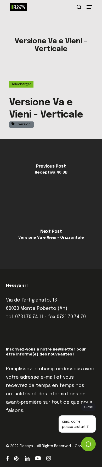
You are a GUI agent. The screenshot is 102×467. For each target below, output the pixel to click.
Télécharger (21, 84)
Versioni (24, 124)
